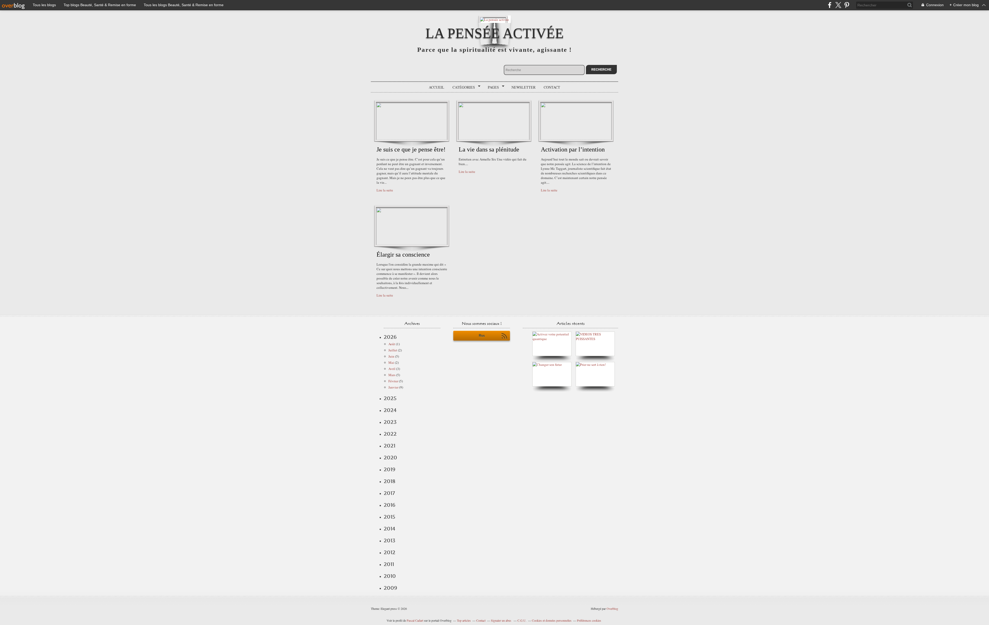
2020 (390, 457)
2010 (390, 576)
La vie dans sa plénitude (489, 149)
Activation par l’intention (573, 149)
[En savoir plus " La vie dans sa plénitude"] (493, 138)
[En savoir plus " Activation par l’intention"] (576, 138)
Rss (482, 335)
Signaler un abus (501, 620)
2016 (389, 505)
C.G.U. (521, 620)
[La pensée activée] (494, 19)
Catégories (462, 87)
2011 (389, 564)
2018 (389, 481)
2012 (389, 552)
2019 (389, 469)
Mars (391, 375)
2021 (389, 446)
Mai (391, 362)
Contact (552, 87)
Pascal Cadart (415, 620)
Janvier (393, 387)
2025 (390, 398)
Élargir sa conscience (403, 254)
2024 (390, 410)
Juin (391, 356)
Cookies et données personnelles (552, 620)
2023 (390, 422)
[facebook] (829, 5)
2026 (390, 337)
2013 (389, 540)
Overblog (612, 608)
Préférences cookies (589, 620)
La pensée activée (494, 33)
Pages (491, 87)
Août (391, 344)
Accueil (436, 87)
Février (393, 381)
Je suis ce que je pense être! (411, 149)
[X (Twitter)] (838, 5)
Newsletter (523, 87)
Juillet (392, 350)
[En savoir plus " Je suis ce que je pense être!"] (411, 138)
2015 (389, 517)
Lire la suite (385, 190)
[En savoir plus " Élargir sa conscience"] (411, 243)
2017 (389, 493)
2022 (390, 434)
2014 (389, 529)
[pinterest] (846, 5)
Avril (391, 368)
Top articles (464, 620)
